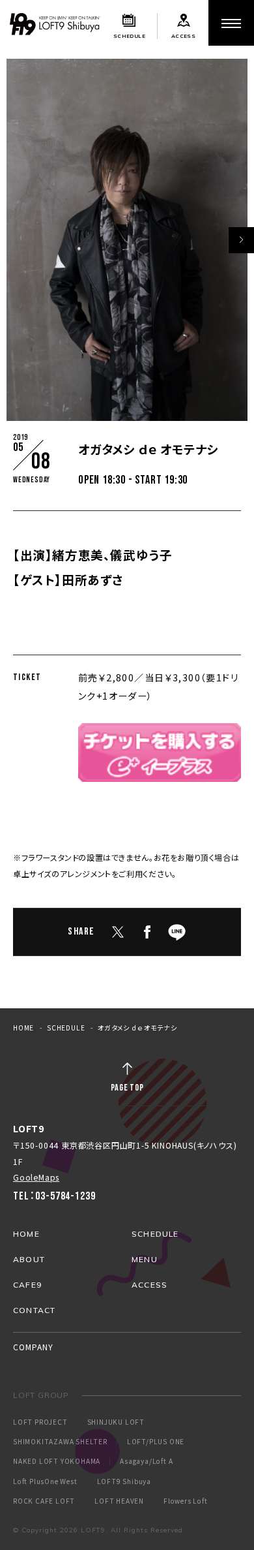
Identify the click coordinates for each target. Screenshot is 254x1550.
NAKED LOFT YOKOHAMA (56, 1461)
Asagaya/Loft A (146, 1461)
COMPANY (33, 1346)
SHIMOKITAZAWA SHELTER (60, 1441)
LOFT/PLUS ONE (155, 1441)
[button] (241, 240)
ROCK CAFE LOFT (44, 1501)
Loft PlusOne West (45, 1481)
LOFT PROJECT (40, 1422)
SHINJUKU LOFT (116, 1422)
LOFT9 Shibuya (124, 1481)
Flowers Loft (185, 1501)
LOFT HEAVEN (119, 1501)
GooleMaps (36, 1177)
